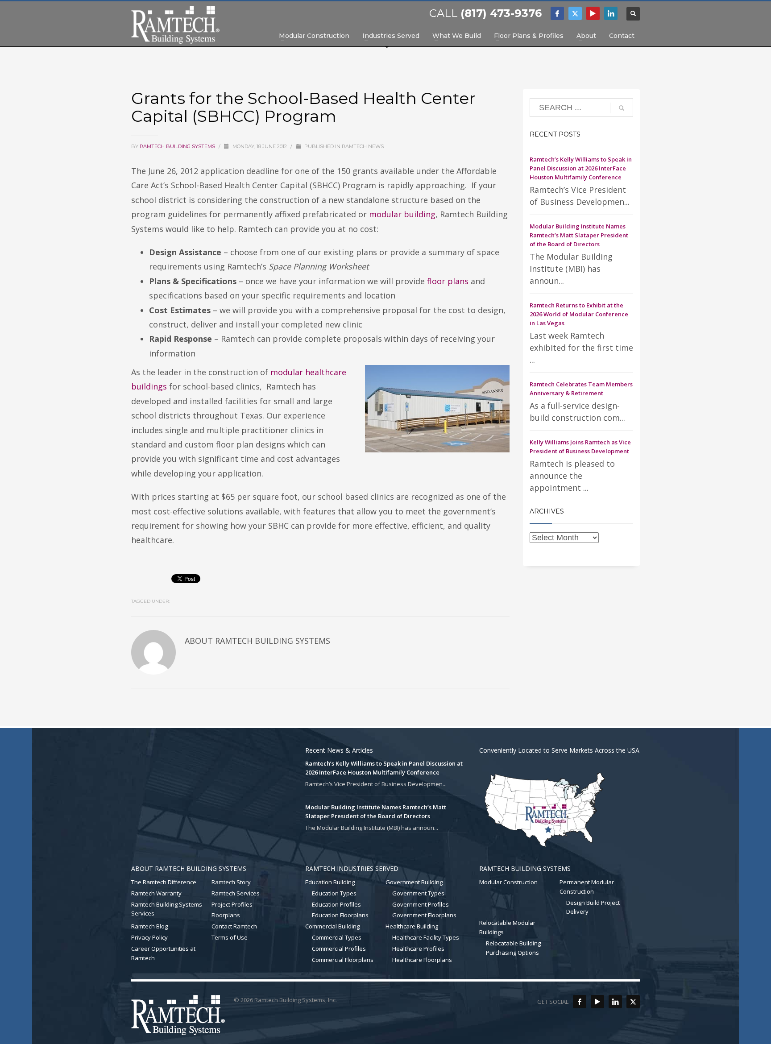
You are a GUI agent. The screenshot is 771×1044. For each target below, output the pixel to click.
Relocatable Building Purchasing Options (513, 948)
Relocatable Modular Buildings (507, 927)
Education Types (334, 893)
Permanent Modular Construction (587, 886)
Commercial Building (332, 926)
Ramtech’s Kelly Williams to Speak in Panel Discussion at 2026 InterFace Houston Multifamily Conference (581, 168)
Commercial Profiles (339, 949)
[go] (621, 108)
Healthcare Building (412, 926)
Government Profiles (420, 904)
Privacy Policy (149, 937)
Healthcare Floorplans (422, 960)
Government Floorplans (424, 915)
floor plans (447, 281)
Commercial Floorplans (342, 960)
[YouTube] (593, 13)
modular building (402, 214)
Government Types (418, 893)
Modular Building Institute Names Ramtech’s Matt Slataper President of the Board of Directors (579, 235)
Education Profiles (336, 904)
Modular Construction (508, 882)
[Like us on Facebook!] (579, 1001)
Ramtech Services (235, 893)
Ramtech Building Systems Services (166, 909)
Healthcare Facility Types (425, 937)
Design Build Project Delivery (593, 907)
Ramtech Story (231, 882)
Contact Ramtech (234, 926)
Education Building (330, 882)
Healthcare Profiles (418, 949)
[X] (575, 13)
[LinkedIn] (611, 13)
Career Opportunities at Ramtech (163, 953)
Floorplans (225, 915)
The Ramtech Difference (163, 882)
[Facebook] (557, 13)
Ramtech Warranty (156, 893)
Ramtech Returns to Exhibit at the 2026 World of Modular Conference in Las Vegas (579, 314)
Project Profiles (232, 904)
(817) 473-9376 (501, 13)
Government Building (414, 882)
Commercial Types (336, 937)
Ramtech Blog (149, 926)
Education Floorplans (340, 915)
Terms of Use (229, 937)
